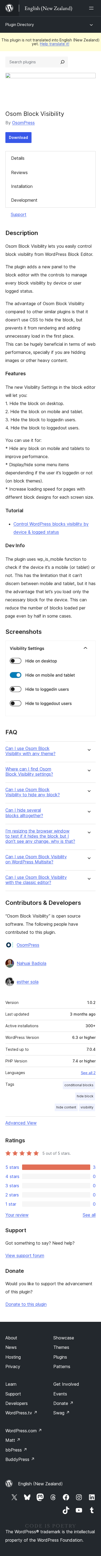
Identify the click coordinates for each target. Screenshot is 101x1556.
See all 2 (88, 1073)
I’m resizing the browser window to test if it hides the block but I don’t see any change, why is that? (40, 836)
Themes (61, 1347)
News (11, 1347)
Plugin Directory (19, 24)
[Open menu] (92, 8)
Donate (63, 1403)
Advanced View (21, 1123)
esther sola (28, 981)
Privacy (12, 1366)
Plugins (60, 1357)
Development (24, 200)
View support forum (24, 1255)
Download (18, 137)
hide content (66, 1107)
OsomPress (23, 122)
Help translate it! (54, 43)
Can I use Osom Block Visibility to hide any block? (32, 792)
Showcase (63, 1337)
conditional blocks (78, 1085)
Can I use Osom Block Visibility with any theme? (30, 751)
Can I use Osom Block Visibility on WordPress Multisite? (36, 859)
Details (18, 158)
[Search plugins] (62, 62)
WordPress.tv (21, 1412)
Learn (10, 1384)
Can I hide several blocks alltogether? (24, 813)
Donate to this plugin (26, 1304)
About (11, 1337)
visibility (87, 1107)
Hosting (13, 1357)
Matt (12, 1440)
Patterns (61, 1366)
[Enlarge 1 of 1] (88, 648)
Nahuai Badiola (31, 963)
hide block (85, 1096)
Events (60, 1394)
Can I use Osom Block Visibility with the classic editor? (36, 880)
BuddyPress (20, 1459)
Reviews (19, 172)
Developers (16, 1403)
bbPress (16, 1450)
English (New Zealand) (40, 1483)
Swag (61, 1412)
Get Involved (66, 1384)
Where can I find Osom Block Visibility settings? (29, 771)
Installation (22, 186)
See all (89, 1215)
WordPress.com (23, 1430)
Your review (17, 1215)
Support (18, 214)
